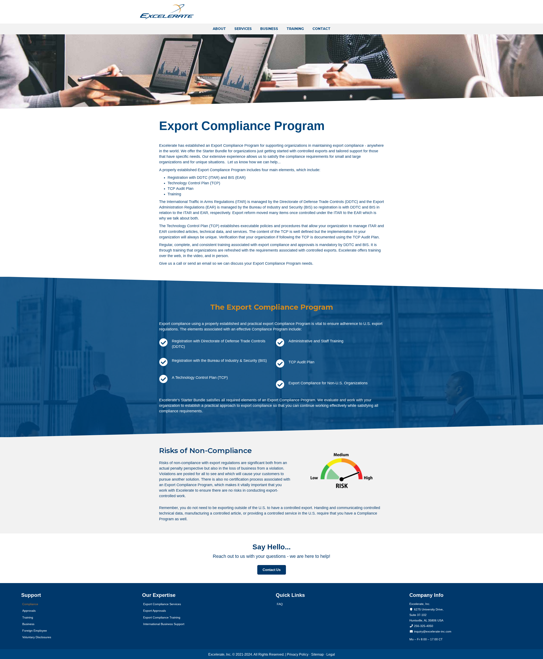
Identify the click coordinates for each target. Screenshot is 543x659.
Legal (330, 654)
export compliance (273, 245)
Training (174, 194)
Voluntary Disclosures (36, 637)
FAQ (280, 604)
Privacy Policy (297, 654)
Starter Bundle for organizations (229, 151)
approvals (306, 245)
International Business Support (163, 624)
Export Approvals (154, 610)
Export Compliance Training (161, 617)
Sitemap (317, 654)
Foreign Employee (34, 630)
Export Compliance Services (162, 604)
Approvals (29, 610)
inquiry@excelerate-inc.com (432, 631)
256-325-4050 (423, 626)
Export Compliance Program (277, 263)
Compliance (30, 604)
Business (28, 624)
